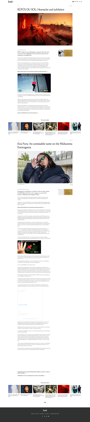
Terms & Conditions (54, 413)
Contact (47, 413)
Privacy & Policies (35, 413)
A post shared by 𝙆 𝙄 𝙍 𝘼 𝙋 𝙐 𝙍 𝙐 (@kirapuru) (30, 318)
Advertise (42, 413)
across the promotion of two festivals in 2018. (31, 258)
